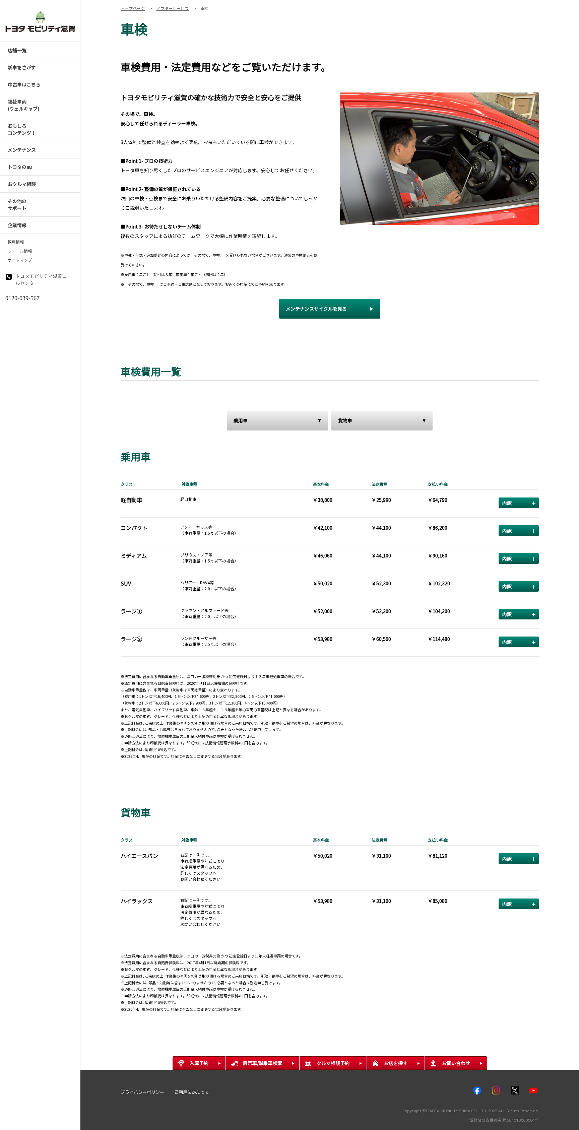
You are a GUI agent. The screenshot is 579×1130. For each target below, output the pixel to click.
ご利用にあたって (191, 1092)
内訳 (507, 503)
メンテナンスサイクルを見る (316, 308)
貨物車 (345, 420)
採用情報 (16, 242)
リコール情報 (20, 251)
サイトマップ (20, 260)
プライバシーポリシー (142, 1092)
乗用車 (241, 420)
